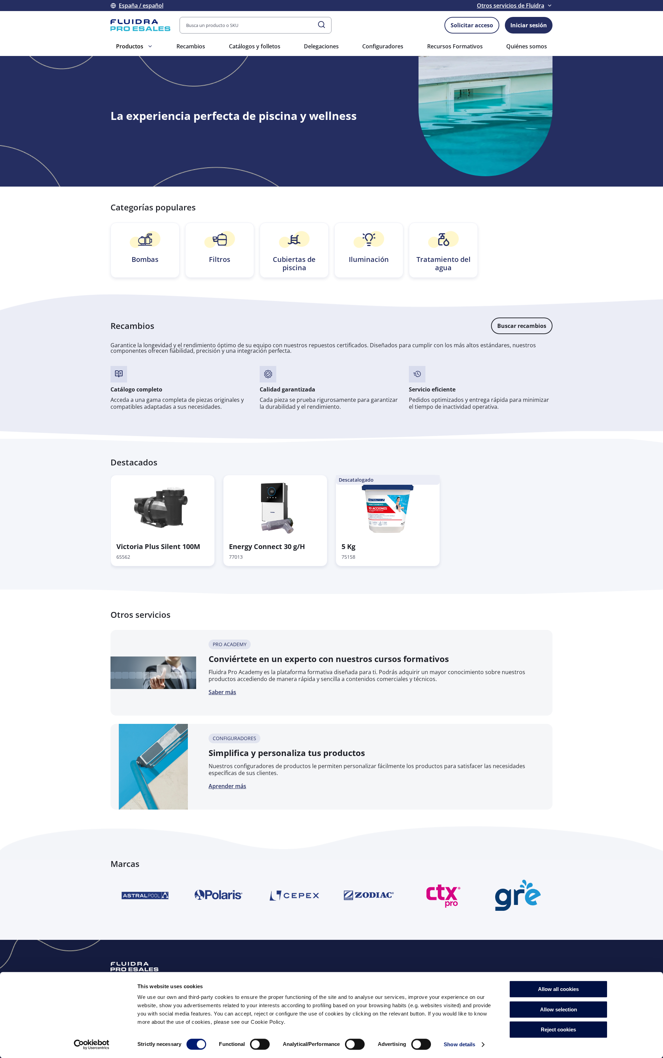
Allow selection (558, 1009)
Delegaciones (321, 46)
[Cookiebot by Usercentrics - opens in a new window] (91, 1044)
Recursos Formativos (455, 46)
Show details (459, 1044)
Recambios (190, 46)
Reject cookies (558, 1029)
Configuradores (382, 46)
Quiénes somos (526, 46)
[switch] (260, 1044)
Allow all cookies (558, 989)
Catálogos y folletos (254, 46)
